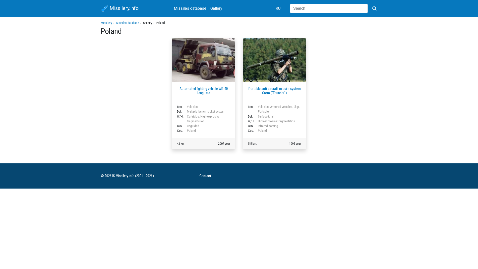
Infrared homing (268, 126)
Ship (296, 107)
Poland (191, 131)
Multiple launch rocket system (205, 111)
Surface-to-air (266, 116)
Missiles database (190, 8)
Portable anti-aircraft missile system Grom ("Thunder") (274, 91)
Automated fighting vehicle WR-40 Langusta (203, 91)
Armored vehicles (281, 107)
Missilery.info (123, 8)
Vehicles (192, 107)
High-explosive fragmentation (276, 121)
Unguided (193, 126)
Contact (205, 176)
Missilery (106, 23)
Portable (263, 111)
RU (278, 8)
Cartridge (193, 116)
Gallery (216, 8)
